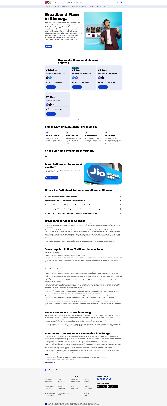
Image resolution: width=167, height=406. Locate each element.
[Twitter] (98, 379)
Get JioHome (65, 6)
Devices (84, 6)
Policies (112, 403)
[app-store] (113, 386)
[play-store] (102, 386)
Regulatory (108, 403)
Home (63, 2)
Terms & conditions (118, 403)
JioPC (105, 6)
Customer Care (78, 2)
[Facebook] (104, 379)
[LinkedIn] (110, 379)
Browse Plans (56, 6)
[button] (118, 2)
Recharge (98, 6)
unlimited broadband (51, 140)
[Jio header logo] (48, 2)
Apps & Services (76, 6)
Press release (102, 403)
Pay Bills (91, 6)
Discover (48, 6)
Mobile (57, 2)
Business (69, 2)
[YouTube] (107, 379)
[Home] (45, 370)
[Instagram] (101, 379)
